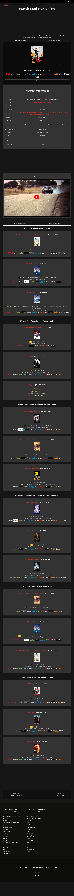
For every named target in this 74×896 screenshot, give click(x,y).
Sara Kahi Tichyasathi (32, 844)
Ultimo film (6, 847)
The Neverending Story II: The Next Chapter (31, 235)
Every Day (61, 795)
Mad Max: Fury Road (31, 468)
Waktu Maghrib (6, 846)
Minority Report (15, 795)
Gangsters (57, 112)
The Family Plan (7, 853)
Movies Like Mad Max (54, 40)
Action (14, 35)
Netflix (13, 5)
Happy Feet (31, 292)
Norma (5, 840)
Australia (42, 106)
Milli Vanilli (5, 829)
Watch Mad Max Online (20, 40)
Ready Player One (31, 502)
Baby (30, 112)
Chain (37, 112)
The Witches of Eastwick (31, 411)
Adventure (19, 35)
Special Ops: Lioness (32, 835)
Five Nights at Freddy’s (8, 851)
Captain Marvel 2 (7, 824)
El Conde (5, 833)
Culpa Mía (5, 838)
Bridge (34, 112)
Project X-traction (7, 836)
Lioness (29, 820)
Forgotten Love (7, 831)
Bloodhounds (30, 833)
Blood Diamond (31, 741)
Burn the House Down (32, 816)
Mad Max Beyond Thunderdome (31, 440)
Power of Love (6, 844)
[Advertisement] (37, 23)
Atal (28, 825)
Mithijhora (29, 824)
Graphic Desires (7, 820)
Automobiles (25, 112)
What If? (5, 849)
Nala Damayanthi (31, 827)
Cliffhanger (31, 684)
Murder (38, 114)
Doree (28, 847)
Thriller (27, 35)
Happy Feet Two (31, 263)
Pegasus (32, 385)
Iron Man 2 (31, 712)
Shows (41, 5)
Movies (35, 5)
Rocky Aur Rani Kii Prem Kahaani (11, 822)
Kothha (28, 838)
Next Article (61, 793)
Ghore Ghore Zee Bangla (33, 836)
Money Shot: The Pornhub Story (10, 825)
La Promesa (30, 840)
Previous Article (14, 793)
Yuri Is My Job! (30, 849)
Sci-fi (23, 35)
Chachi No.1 (30, 851)
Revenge (53, 114)
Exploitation (51, 112)
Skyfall (31, 356)
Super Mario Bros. (7, 827)
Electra (28, 831)
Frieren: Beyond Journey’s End (34, 818)
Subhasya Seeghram (32, 846)
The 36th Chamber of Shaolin (32, 327)
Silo (28, 822)
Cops (41, 112)
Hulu (19, 5)
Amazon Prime (27, 5)
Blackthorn (32, 531)
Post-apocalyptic (44, 114)
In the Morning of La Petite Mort (11, 842)
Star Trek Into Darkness (32, 559)
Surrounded (6, 835)
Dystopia (45, 112)
